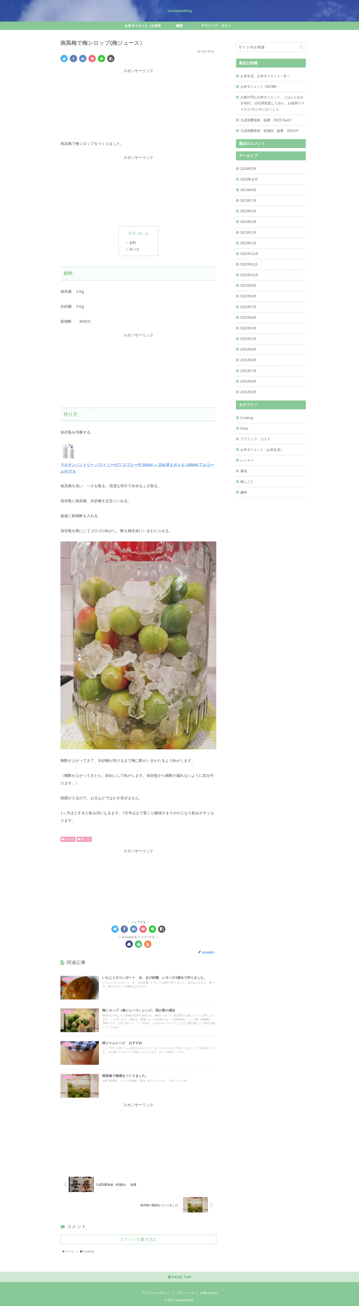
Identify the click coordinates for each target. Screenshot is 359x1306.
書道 (243, 471)
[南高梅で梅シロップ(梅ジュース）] (82, 58)
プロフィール (185, 1293)
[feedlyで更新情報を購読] (138, 944)
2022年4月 (248, 328)
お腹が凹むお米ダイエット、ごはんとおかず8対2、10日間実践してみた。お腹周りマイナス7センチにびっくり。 (272, 103)
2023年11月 (249, 179)
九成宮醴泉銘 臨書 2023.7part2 (265, 120)
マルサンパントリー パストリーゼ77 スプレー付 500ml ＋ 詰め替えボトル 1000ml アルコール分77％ (137, 468)
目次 (132, 233)
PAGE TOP (181, 1277)
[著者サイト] (129, 944)
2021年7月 (248, 370)
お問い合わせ (209, 1293)
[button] (301, 47)
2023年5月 (248, 211)
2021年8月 (248, 360)
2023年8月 (248, 190)
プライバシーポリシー (156, 1293)
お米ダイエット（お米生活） (262, 449)
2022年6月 (248, 317)
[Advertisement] (138, 103)
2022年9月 (248, 285)
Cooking (69, 839)
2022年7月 (248, 307)
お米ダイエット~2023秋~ (259, 86)
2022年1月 (248, 339)
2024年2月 (248, 168)
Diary (244, 428)
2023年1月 (248, 243)
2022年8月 (248, 296)
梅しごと (85, 839)
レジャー (247, 460)
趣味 (243, 492)
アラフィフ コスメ (255, 439)
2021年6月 (248, 381)
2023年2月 (248, 232)
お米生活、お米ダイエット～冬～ (265, 76)
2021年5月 (248, 392)
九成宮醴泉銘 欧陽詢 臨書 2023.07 (269, 130)
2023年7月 (248, 200)
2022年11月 (249, 264)
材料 (132, 243)
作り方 (134, 249)
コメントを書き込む (138, 1239)
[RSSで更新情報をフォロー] (147, 944)
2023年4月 (248, 222)
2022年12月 (249, 254)
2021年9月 (248, 349)
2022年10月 (249, 275)
